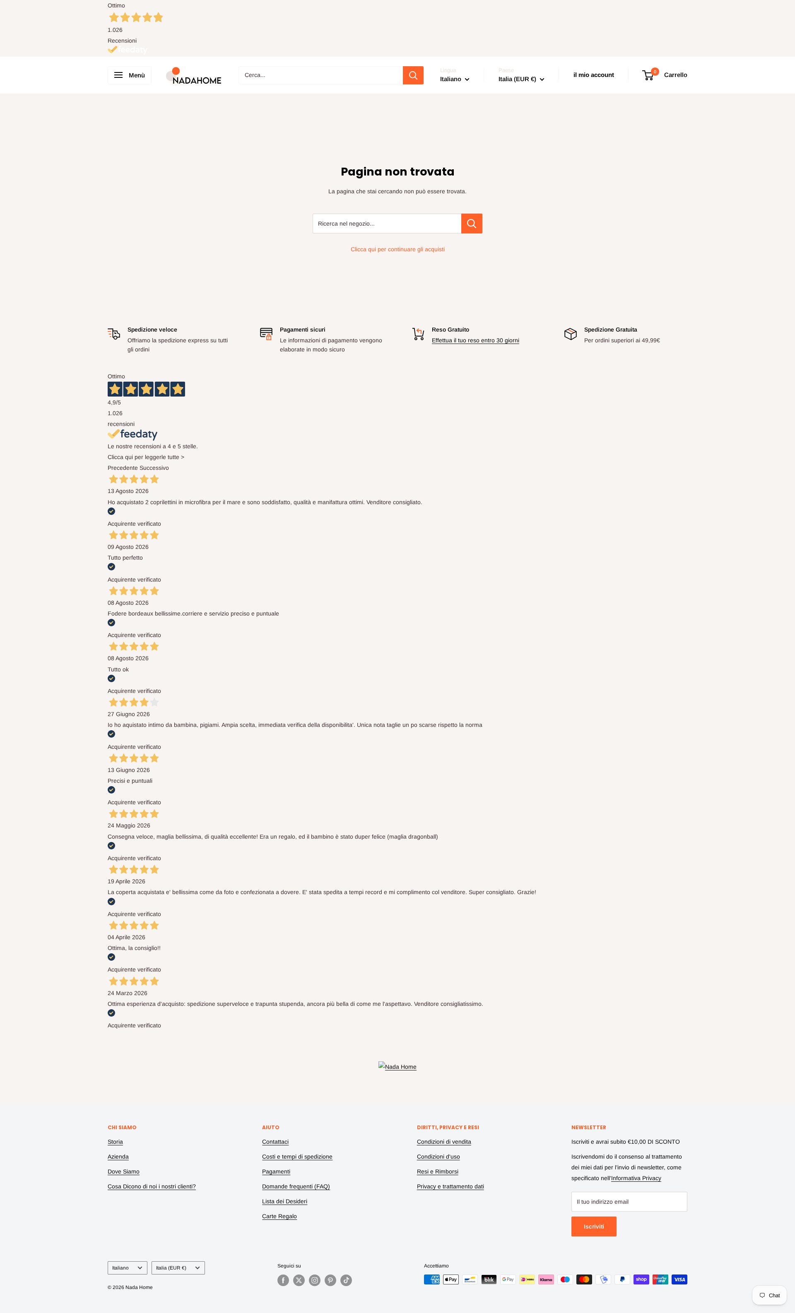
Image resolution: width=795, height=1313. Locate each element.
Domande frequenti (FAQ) (296, 1186)
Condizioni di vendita (444, 1141)
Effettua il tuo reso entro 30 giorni (475, 340)
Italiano (120, 1268)
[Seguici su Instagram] (314, 1280)
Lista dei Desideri (284, 1201)
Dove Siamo (124, 1171)
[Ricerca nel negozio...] (471, 223)
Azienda (118, 1156)
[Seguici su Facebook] (283, 1280)
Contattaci (275, 1141)
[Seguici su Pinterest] (330, 1280)
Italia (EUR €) (171, 1268)
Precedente (123, 467)
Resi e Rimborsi (437, 1171)
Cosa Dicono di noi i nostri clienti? (152, 1186)
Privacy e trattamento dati (450, 1186)
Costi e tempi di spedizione (297, 1156)
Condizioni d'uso (438, 1156)
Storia (115, 1141)
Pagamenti (276, 1171)
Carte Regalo (279, 1216)
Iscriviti (594, 1226)
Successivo (154, 467)
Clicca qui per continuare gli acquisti (398, 249)
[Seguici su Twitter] (299, 1280)
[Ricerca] (413, 75)
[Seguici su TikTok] (346, 1280)
